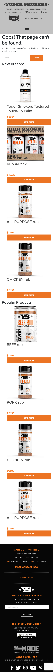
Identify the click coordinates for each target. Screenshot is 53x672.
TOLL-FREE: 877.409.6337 (36, 9)
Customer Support (19, 562)
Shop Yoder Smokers (32, 18)
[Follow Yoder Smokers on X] (18, 667)
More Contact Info (26, 567)
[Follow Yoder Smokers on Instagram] (25, 667)
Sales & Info (39, 562)
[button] (27, 29)
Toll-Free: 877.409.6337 (26, 558)
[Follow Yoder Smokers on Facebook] (11, 667)
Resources (26, 577)
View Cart (32, 12)
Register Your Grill (14, 12)
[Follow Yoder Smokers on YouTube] (33, 667)
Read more (29, 122)
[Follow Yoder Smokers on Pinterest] (41, 667)
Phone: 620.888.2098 (15, 9)
